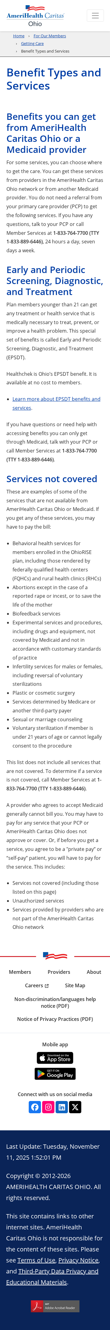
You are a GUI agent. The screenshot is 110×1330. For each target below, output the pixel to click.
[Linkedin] (62, 1107)
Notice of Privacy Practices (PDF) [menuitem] (55, 1019)
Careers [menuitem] (34, 985)
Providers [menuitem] (59, 972)
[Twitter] (75, 1107)
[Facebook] (35, 1107)
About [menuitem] (94, 972)
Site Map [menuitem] (75, 985)
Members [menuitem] (20, 972)
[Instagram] (48, 1107)
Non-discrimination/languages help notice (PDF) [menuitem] (55, 1002)
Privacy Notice (78, 1260)
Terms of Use (36, 1260)
